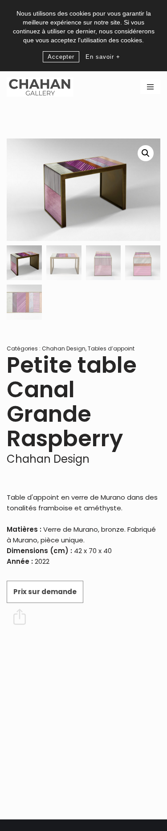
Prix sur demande (45, 591)
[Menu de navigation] (150, 87)
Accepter (61, 56)
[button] (146, 153)
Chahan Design (64, 348)
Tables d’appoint (111, 348)
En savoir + (103, 56)
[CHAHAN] (40, 87)
